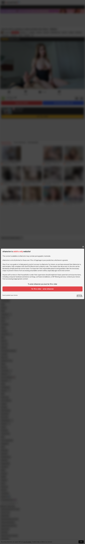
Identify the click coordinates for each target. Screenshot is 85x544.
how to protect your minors (10, 295)
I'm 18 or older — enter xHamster (42, 289)
